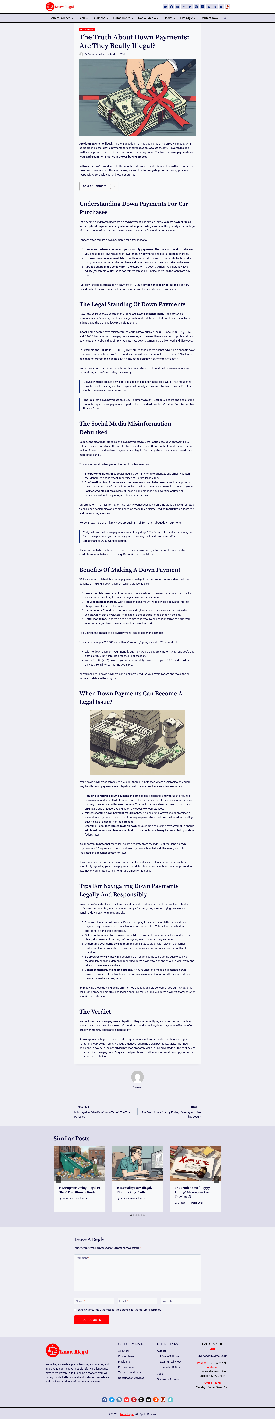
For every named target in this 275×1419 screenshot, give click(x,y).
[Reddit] (221, 6)
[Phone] (215, 6)
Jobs (160, 1373)
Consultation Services (131, 1377)
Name (80, 1301)
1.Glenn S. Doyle (169, 1356)
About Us (123, 1350)
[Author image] (81, 54)
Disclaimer (124, 1361)
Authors (161, 1350)
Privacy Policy (126, 1367)
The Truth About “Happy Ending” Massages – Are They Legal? (171, 1112)
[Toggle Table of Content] (111, 186)
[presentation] (79, 1163)
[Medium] (202, 6)
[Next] (216, 1179)
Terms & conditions (129, 1372)
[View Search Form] (225, 18)
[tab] (131, 1215)
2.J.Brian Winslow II (171, 1361)
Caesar (91, 54)
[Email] (209, 6)
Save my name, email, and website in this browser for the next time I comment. (119, 1309)
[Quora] (227, 6)
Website (168, 1301)
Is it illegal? (87, 29)
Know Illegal (127, 1414)
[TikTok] (184, 6)
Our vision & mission (169, 1379)
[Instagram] (196, 6)
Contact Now (209, 18)
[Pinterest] (177, 6)
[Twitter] (190, 6)
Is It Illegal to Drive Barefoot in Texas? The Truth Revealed (102, 1112)
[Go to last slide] (58, 1179)
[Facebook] (171, 6)
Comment (82, 1258)
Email (123, 1301)
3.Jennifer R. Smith (171, 1367)
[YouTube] (165, 6)
